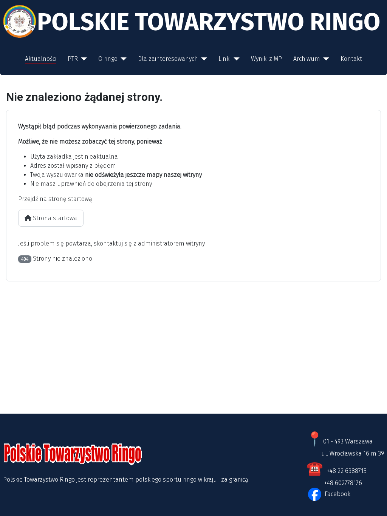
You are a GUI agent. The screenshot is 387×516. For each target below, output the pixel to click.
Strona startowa (54, 218)
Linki (224, 58)
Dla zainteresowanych (168, 58)
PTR (73, 58)
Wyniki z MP (266, 58)
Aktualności (40, 58)
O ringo (108, 58)
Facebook (336, 493)
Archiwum (306, 58)
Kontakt (351, 58)
